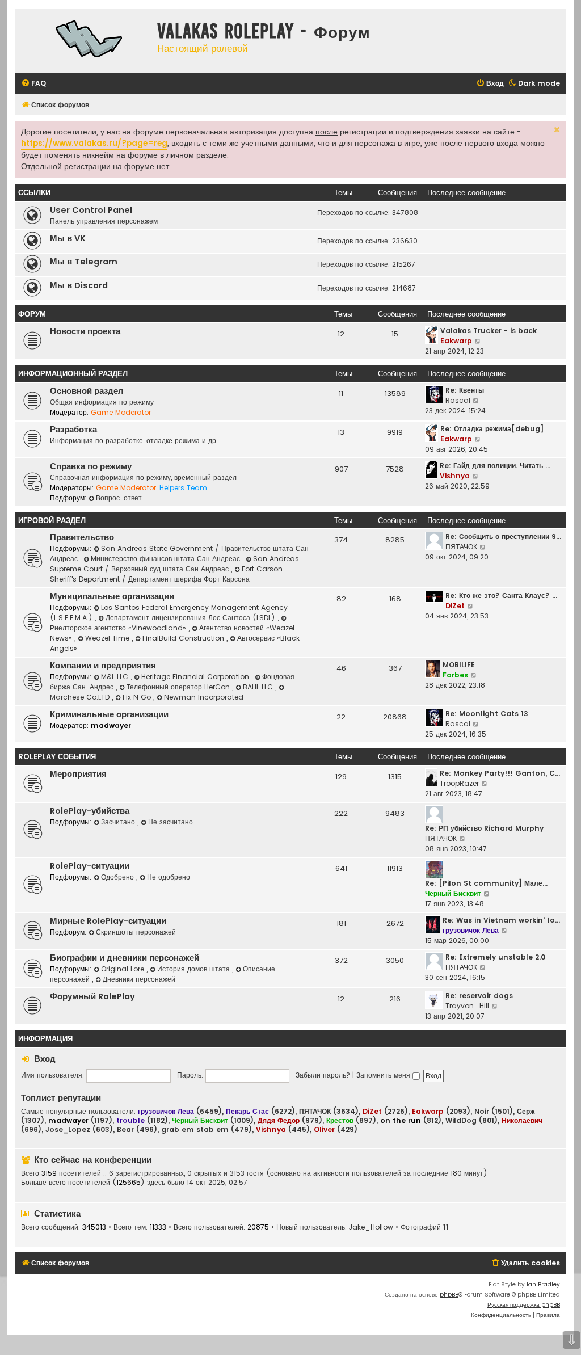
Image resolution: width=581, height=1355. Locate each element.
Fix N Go (138, 697)
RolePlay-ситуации (89, 866)
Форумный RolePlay (92, 996)
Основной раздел (87, 391)
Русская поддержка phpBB (523, 1305)
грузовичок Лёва (471, 930)
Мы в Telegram (83, 261)
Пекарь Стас (247, 1111)
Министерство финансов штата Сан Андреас (166, 558)
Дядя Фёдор (279, 1120)
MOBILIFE (459, 665)
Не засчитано (170, 822)
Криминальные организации (109, 714)
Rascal (457, 400)
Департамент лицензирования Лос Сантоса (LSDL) (191, 617)
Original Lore (123, 969)
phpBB (449, 1294)
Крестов (339, 1120)
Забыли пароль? (323, 1075)
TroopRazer (459, 783)
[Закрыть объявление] (556, 128)
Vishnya (455, 476)
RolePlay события (57, 756)
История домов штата (194, 969)
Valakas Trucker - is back (488, 330)
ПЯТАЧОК (461, 547)
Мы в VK (68, 238)
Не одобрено (168, 877)
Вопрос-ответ (119, 498)
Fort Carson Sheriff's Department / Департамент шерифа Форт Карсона (166, 574)
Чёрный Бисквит (453, 893)
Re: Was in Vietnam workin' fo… (501, 920)
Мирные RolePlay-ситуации (108, 921)
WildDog (461, 1120)
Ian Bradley (543, 1284)
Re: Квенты (464, 390)
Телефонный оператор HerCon (179, 687)
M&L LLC (115, 676)
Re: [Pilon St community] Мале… (486, 883)
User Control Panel (91, 210)
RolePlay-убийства (89, 811)
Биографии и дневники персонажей (124, 957)
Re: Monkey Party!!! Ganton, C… (500, 773)
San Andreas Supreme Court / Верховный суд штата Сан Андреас (174, 564)
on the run (400, 1120)
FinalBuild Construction (184, 638)
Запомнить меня (384, 1075)
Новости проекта (85, 331)
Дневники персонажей (139, 979)
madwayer (111, 725)
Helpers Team (183, 488)
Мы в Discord (79, 285)
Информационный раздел (73, 373)
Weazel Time (108, 638)
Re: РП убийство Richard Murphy (484, 828)
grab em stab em (195, 1129)
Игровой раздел (52, 520)
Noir (481, 1111)
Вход (45, 1058)
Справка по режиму (91, 466)
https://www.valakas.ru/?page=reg (94, 143)
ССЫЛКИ (34, 192)
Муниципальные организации (112, 596)
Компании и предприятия (103, 665)
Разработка (73, 429)
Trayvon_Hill (467, 1006)
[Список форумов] (83, 40)
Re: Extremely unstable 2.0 (495, 957)
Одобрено (118, 877)
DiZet (455, 606)
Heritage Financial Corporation (196, 676)
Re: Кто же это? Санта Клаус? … (501, 595)
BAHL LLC (259, 687)
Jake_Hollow (371, 1227)
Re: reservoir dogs (479, 995)
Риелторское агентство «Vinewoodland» (119, 628)
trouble (130, 1120)
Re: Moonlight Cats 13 (486, 713)
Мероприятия (78, 774)
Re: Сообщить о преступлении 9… (503, 536)
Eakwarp (456, 341)
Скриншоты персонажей (136, 932)
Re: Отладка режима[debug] (492, 429)
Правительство (82, 537)
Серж (526, 1111)
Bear (125, 1129)
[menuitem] (33, 83)
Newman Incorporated (203, 697)
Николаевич (522, 1120)
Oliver (324, 1129)
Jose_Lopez (67, 1129)
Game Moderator (121, 412)
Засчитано (119, 822)
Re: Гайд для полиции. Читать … (495, 465)
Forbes (455, 675)
